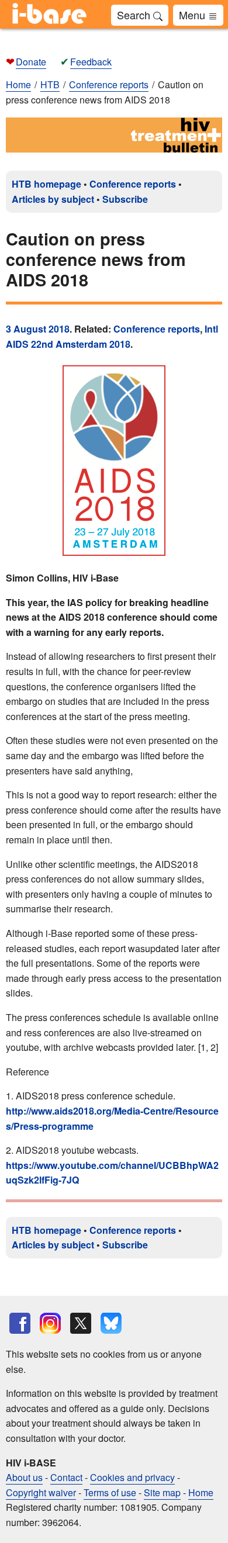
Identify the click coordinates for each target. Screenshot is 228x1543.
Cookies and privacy (132, 1477)
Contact (66, 1477)
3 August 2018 (38, 328)
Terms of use (110, 1492)
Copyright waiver (41, 1492)
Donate (31, 61)
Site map (162, 1492)
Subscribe (125, 199)
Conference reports (132, 184)
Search (135, 14)
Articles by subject (53, 199)
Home (18, 84)
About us (24, 1477)
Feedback (91, 61)
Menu (193, 14)
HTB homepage (46, 184)
